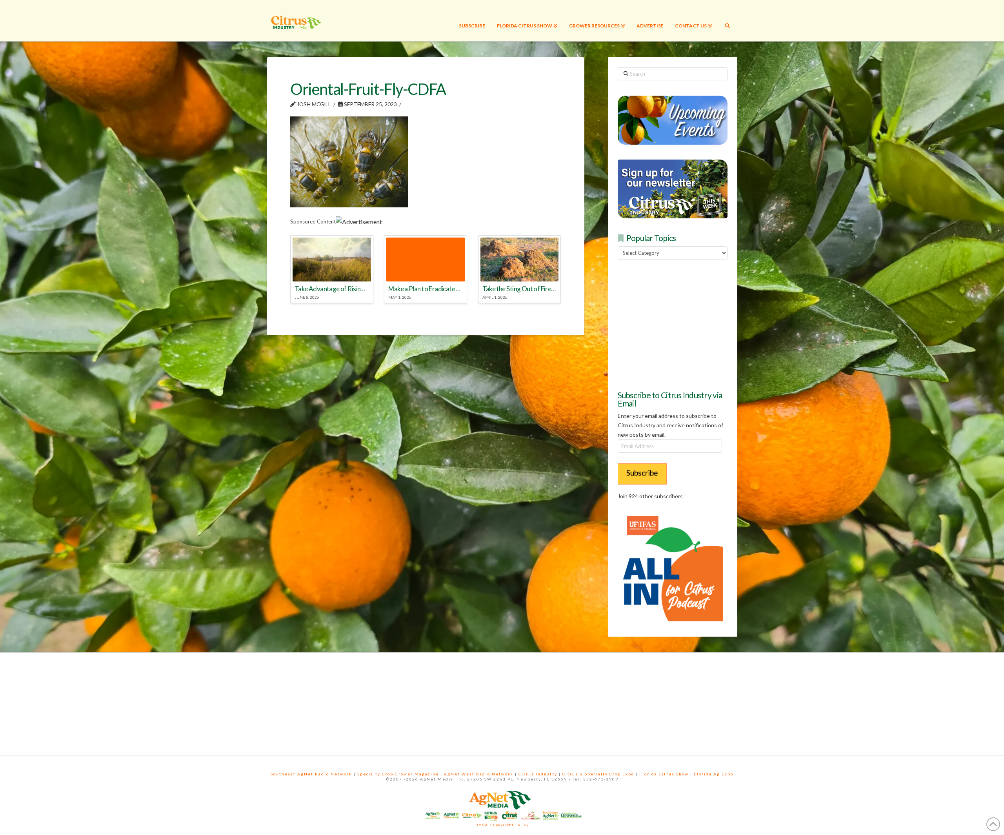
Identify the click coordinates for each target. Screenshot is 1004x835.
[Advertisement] (676, 324)
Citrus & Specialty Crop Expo (598, 773)
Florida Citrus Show (664, 773)
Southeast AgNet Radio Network (311, 773)
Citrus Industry (537, 773)
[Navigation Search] (727, 20)
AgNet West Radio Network (478, 773)
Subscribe (642, 472)
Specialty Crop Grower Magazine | (400, 773)
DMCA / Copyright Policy (502, 825)
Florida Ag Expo (713, 773)
